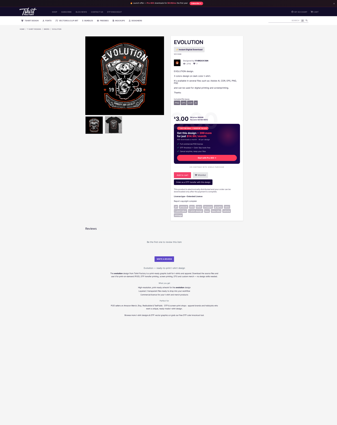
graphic (218, 206)
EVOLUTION (56, 29)
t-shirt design (195, 211)
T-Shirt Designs (34, 29)
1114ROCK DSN (201, 61)
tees (207, 211)
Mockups (120, 20)
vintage (178, 215)
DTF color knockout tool (193, 315)
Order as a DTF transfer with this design (193, 182)
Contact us (97, 12)
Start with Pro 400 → (207, 158)
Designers (136, 20)
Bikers (46, 29)
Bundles (88, 20)
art (176, 206)
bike (192, 206)
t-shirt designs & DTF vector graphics (152, 315)
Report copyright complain (185, 201)
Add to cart (182, 175)
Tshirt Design (31, 20)
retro (227, 206)
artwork (183, 206)
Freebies (104, 20)
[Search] (306, 20)
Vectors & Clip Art (68, 20)
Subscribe (66, 12)
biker (198, 206)
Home (22, 29)
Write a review (164, 259)
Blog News (81, 12)
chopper (208, 206)
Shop (54, 12)
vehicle (226, 211)
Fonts (48, 20)
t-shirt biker (180, 211)
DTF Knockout (114, 12)
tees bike (216, 211)
